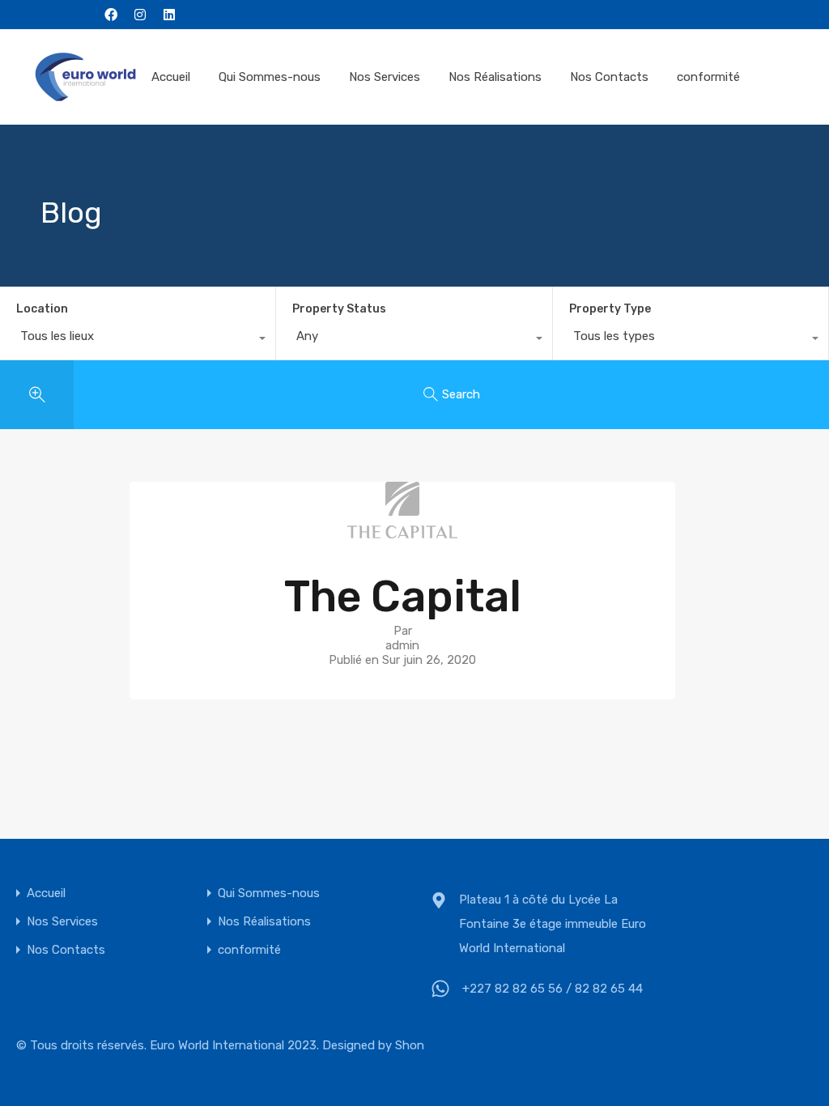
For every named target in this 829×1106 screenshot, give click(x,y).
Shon (409, 1045)
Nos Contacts (609, 77)
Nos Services (384, 77)
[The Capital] (402, 531)
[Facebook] (110, 14)
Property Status (339, 309)
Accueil (170, 77)
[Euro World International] (85, 76)
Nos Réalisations (495, 77)
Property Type (610, 309)
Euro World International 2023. (234, 1045)
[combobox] (137, 340)
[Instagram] (140, 14)
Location (42, 309)
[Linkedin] (169, 14)
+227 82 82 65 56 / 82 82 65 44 (552, 988)
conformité (708, 77)
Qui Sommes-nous (270, 77)
